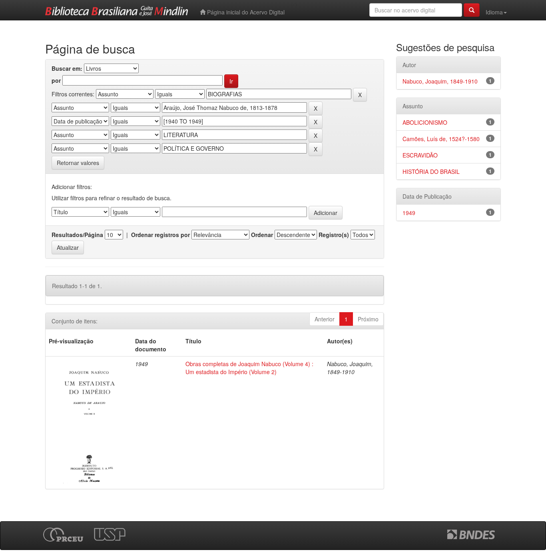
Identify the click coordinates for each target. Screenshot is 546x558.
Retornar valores (78, 163)
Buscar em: (67, 68)
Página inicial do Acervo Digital (245, 12)
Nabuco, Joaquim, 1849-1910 (440, 81)
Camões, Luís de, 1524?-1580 (441, 139)
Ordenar (262, 235)
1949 (409, 213)
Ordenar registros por (160, 235)
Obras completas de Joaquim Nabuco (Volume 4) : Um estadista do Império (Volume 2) (249, 368)
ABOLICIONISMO (425, 122)
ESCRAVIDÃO (420, 155)
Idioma (494, 12)
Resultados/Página (77, 235)
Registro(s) (334, 235)
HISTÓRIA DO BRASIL (431, 171)
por (56, 80)
